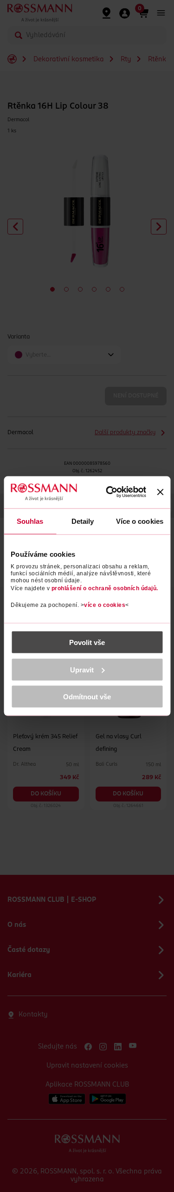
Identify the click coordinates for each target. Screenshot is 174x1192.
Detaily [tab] (82, 521)
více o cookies (104, 605)
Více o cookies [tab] (139, 521)
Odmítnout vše (87, 697)
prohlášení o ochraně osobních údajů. (105, 588)
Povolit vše (87, 642)
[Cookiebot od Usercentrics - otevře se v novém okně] (111, 492)
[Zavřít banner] (160, 492)
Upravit (82, 669)
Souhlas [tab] (30, 521)
